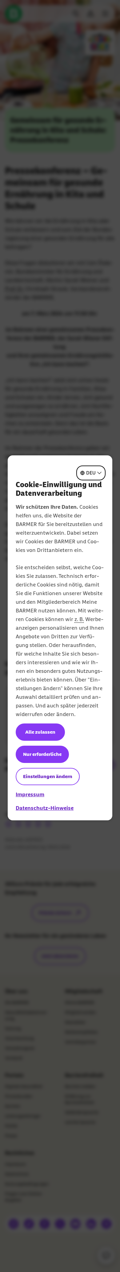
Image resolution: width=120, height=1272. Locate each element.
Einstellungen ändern (47, 776)
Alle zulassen (40, 732)
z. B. (79, 619)
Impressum (30, 794)
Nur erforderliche (42, 754)
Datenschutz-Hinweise (45, 808)
